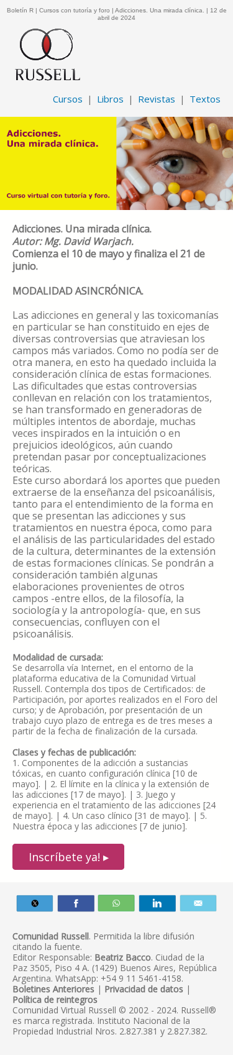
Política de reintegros (55, 999)
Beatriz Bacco (122, 957)
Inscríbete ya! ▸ (69, 856)
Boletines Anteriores (53, 989)
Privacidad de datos (143, 989)
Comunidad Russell (50, 936)
